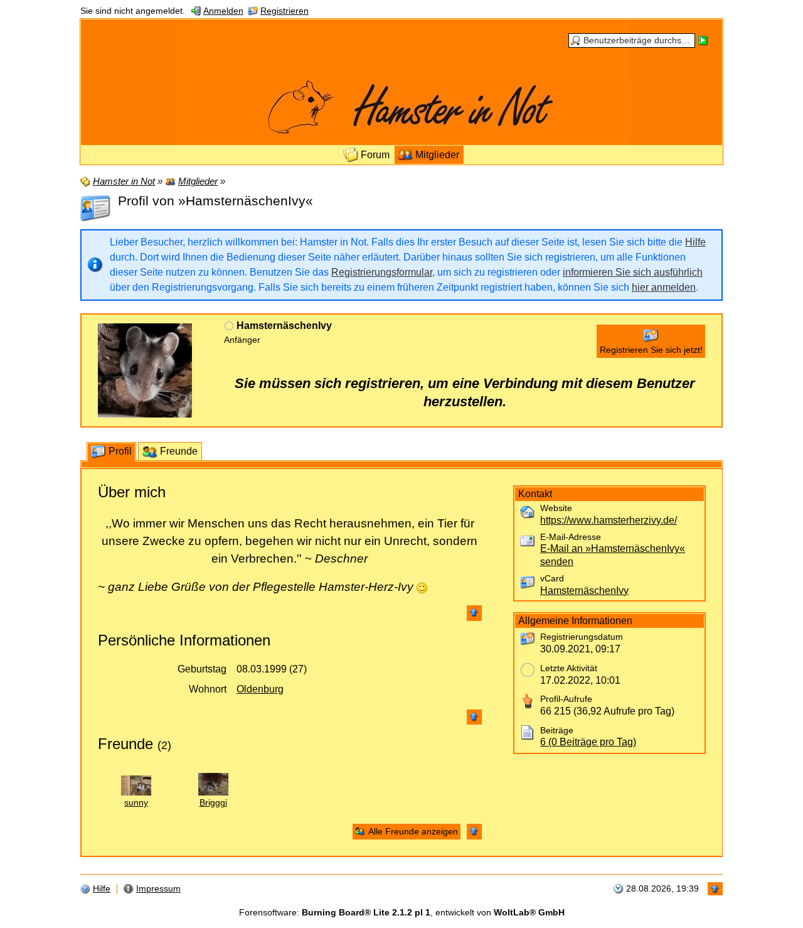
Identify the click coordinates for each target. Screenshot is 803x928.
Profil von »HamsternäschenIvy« (215, 200)
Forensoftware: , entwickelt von (402, 912)
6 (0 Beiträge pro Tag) (588, 741)
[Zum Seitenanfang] (474, 613)
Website (556, 508)
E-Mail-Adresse (570, 537)
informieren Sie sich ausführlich (633, 272)
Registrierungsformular (381, 272)
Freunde (125, 743)
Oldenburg (260, 689)
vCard (552, 578)
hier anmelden (664, 287)
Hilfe (695, 242)
